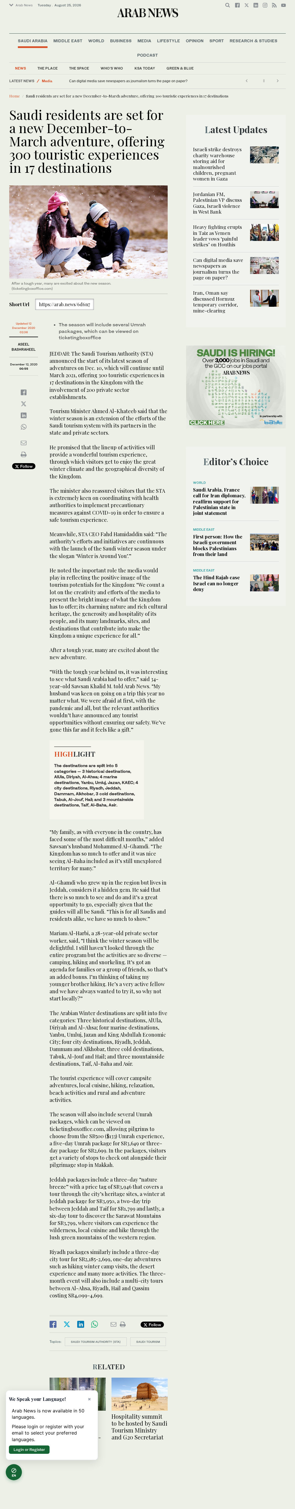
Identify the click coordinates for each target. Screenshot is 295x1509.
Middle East (67, 40)
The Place (47, 68)
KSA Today (145, 68)
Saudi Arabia (33, 40)
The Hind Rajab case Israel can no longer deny (216, 583)
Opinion (195, 40)
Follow (26, 466)
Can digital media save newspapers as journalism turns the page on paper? (218, 269)
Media (144, 40)
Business (121, 40)
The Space (79, 68)
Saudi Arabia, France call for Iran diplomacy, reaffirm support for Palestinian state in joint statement (219, 501)
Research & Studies (253, 40)
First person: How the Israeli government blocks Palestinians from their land (217, 545)
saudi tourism (148, 1341)
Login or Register (29, 1449)
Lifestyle (168, 40)
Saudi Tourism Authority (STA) (96, 1341)
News (20, 68)
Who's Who (112, 68)
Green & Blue (180, 68)
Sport (216, 40)
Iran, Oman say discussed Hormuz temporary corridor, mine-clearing (122, 81)
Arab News (24, 5)
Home (14, 95)
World (96, 40)
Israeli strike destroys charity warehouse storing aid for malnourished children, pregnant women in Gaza (217, 164)
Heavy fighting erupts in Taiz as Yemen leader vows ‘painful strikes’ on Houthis (217, 236)
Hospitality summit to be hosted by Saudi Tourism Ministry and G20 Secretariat (139, 1426)
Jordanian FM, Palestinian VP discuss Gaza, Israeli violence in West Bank (217, 203)
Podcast (147, 55)
